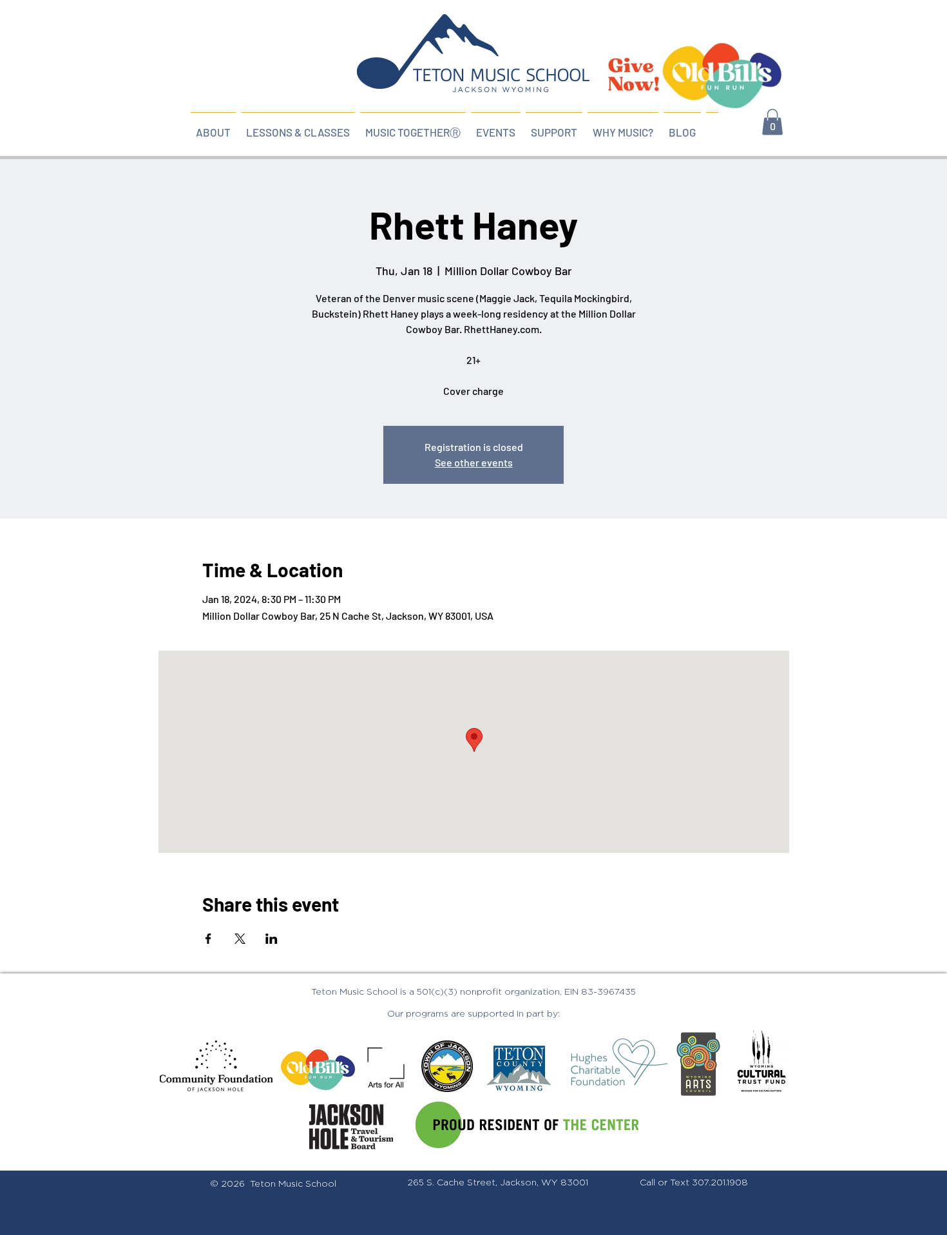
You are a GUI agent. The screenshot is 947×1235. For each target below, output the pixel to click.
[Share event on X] (240, 938)
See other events (474, 462)
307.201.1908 (720, 1182)
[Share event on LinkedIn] (271, 938)
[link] (772, 122)
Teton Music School (293, 1184)
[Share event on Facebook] (208, 938)
